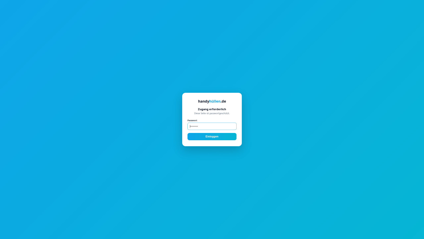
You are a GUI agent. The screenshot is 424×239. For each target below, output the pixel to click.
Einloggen (212, 136)
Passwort (192, 120)
